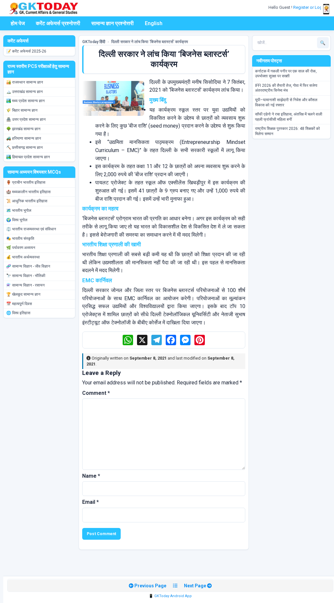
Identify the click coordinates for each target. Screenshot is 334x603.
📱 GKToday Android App (170, 596)
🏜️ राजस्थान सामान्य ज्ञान (24, 82)
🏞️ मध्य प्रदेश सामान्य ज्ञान (25, 101)
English (153, 23)
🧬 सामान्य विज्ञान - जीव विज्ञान (28, 266)
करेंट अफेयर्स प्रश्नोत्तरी (58, 23)
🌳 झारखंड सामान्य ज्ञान (23, 129)
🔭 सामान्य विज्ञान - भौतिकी (25, 275)
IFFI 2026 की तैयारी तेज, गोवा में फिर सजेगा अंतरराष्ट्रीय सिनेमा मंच (286, 88)
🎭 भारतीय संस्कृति (20, 238)
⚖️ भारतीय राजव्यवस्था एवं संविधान (31, 229)
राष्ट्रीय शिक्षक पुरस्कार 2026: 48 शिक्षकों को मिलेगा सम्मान (287, 131)
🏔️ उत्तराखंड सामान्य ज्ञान (24, 91)
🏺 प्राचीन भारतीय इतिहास (25, 182)
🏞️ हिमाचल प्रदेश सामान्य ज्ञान (28, 157)
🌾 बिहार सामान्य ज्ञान (22, 110)
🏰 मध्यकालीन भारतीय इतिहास (28, 192)
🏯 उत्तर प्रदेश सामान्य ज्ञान (26, 119)
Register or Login (309, 7)
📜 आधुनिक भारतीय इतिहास (26, 201)
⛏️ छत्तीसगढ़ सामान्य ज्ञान (24, 147)
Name (91, 476)
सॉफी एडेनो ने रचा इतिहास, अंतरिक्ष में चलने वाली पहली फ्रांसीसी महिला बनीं (288, 117)
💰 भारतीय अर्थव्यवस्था (23, 257)
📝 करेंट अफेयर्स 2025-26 (26, 51)
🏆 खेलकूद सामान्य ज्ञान (23, 294)
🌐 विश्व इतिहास (18, 313)
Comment (96, 393)
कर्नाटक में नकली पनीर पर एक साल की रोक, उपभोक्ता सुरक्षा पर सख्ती (286, 74)
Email (90, 502)
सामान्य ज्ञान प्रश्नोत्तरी (112, 23)
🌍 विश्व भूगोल (16, 220)
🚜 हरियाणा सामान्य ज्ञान (23, 138)
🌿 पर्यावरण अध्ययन (20, 247)
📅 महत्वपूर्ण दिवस (19, 304)
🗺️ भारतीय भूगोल (18, 210)
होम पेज (18, 23)
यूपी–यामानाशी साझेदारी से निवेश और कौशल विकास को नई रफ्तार (286, 102)
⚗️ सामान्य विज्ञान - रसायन (25, 285)
